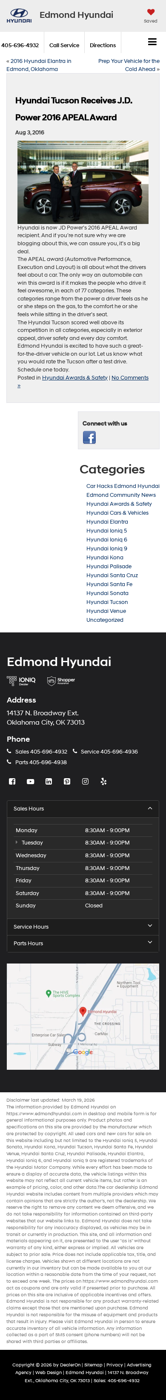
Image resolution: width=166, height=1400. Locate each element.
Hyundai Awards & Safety (75, 377)
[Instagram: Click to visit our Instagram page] (86, 782)
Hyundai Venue (106, 611)
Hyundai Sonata (107, 593)
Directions (103, 45)
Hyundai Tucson (107, 602)
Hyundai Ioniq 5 (106, 530)
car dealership (122, 1187)
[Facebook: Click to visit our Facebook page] (13, 782)
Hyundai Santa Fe (109, 584)
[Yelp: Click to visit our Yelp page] (104, 782)
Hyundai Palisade (109, 566)
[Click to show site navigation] (152, 42)
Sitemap (93, 1365)
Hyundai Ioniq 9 (106, 548)
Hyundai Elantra (107, 522)
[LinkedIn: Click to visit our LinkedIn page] (49, 782)
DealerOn (70, 1365)
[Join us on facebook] (89, 437)
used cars (85, 1133)
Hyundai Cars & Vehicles (117, 513)
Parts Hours (28, 943)
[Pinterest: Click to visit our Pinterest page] (68, 782)
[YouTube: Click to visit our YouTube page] (31, 782)
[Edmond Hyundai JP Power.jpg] (83, 182)
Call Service (64, 45)
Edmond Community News (121, 495)
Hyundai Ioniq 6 (106, 539)
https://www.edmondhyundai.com (44, 1114)
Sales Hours (29, 808)
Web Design (48, 1372)
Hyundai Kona (104, 557)
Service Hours (31, 927)
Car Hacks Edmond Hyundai (123, 486)
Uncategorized (104, 620)
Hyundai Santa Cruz (112, 575)
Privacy (114, 1365)
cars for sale (130, 1133)
